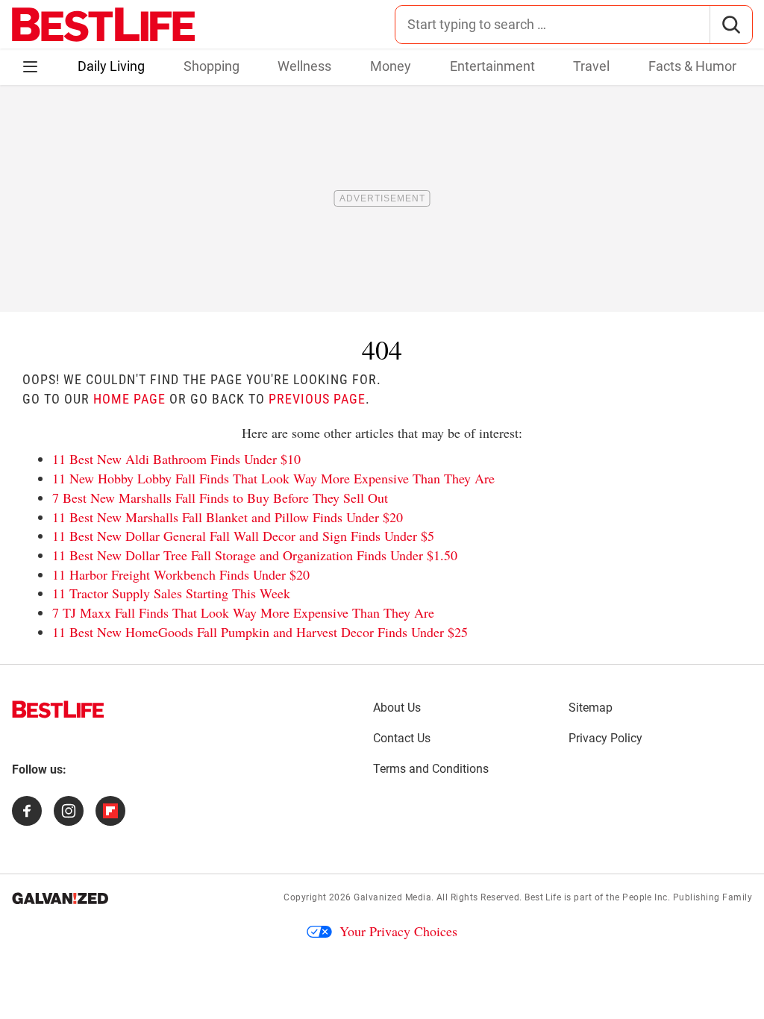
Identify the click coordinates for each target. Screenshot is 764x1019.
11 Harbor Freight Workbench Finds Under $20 (181, 574)
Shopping (211, 66)
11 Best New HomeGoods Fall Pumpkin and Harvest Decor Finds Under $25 (260, 632)
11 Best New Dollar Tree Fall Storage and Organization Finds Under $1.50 (254, 555)
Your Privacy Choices (398, 931)
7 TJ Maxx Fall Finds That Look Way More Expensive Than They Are (243, 612)
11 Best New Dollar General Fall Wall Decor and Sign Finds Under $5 (243, 536)
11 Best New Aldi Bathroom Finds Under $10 (176, 459)
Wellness (304, 66)
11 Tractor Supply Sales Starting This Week (171, 593)
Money (390, 66)
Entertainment (492, 66)
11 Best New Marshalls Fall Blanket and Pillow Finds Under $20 (227, 517)
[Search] (731, 24)
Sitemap (591, 707)
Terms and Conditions (431, 769)
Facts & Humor (692, 66)
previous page (317, 399)
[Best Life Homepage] (103, 25)
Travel (591, 66)
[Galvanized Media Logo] (60, 898)
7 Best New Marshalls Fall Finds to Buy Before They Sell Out (220, 498)
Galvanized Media (392, 897)
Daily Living (111, 66)
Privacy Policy (605, 738)
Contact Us (401, 738)
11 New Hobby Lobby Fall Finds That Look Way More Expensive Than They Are (273, 478)
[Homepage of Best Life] (58, 709)
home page (129, 399)
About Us (397, 707)
